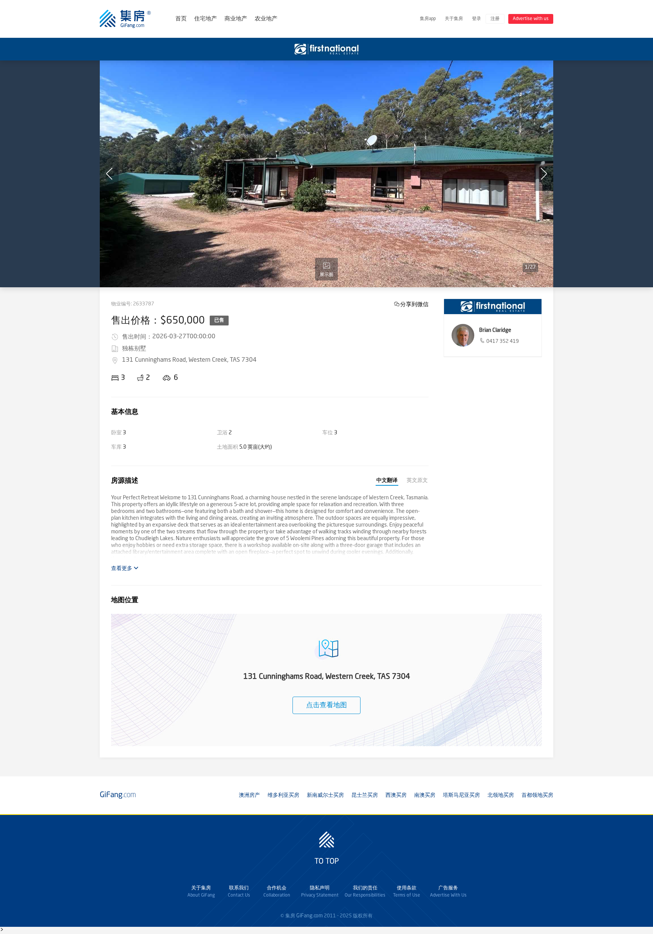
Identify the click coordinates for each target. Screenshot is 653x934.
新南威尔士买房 (325, 795)
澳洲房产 (249, 795)
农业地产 (266, 19)
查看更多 (122, 568)
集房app (428, 19)
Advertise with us (531, 19)
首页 (181, 19)
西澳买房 (396, 795)
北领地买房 (500, 795)
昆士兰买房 (364, 795)
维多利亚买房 (283, 795)
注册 (495, 19)
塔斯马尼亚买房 (461, 795)
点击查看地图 (326, 705)
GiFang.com (309, 916)
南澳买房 (424, 795)
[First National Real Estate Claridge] (493, 306)
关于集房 (454, 19)
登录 (476, 19)
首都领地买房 (537, 795)
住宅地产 (205, 19)
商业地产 (235, 19)
